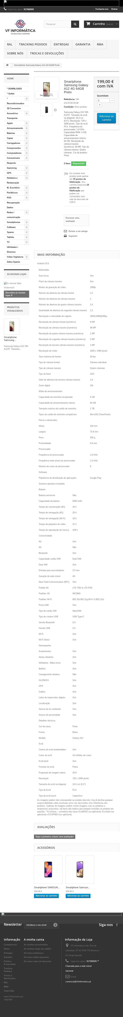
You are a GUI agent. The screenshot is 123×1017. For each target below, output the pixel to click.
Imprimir (73, 236)
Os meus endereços (34, 953)
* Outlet (10, 93)
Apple (10, 123)
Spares (10, 232)
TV (8, 242)
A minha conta (34, 939)
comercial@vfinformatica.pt (78, 981)
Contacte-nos (101, 9)
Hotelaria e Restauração (13, 180)
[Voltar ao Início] (7, 65)
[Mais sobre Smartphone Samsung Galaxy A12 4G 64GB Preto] (12, 326)
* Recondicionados (15, 101)
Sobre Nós (15, 53)
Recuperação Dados (13, 205)
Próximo (55, 109)
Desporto (11, 163)
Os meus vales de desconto (37, 961)
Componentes (14, 148)
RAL (9, 44)
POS (9, 197)
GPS (9, 173)
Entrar (114, 9)
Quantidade (102, 96)
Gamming (12, 168)
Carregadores (13, 143)
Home (7, 949)
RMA (100, 44)
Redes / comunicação (13, 214)
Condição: (69, 107)
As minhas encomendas (36, 944)
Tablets (10, 237)
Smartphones (13, 222)
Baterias (11, 133)
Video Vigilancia (15, 257)
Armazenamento (15, 128)
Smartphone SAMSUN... (47, 887)
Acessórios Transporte (12, 115)
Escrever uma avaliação (72, 219)
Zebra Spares (13, 262)
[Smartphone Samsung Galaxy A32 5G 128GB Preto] (80, 869)
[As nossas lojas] (16, 283)
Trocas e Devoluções (47, 53)
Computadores (14, 153)
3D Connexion (14, 108)
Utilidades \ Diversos (12, 249)
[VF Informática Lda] (21, 27)
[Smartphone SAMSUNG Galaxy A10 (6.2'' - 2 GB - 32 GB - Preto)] (48, 869)
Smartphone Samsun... (78, 887)
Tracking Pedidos (33, 44)
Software (11, 227)
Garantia (82, 44)
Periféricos (12, 192)
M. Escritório (13, 188)
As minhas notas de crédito (37, 949)
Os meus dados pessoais (36, 957)
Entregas (61, 44)
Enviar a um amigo (78, 231)
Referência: (69, 99)
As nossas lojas (16, 274)
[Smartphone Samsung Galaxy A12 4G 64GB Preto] (47, 110)
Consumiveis (13, 158)
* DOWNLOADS (14, 88)
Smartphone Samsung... (10, 338)
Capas (10, 138)
